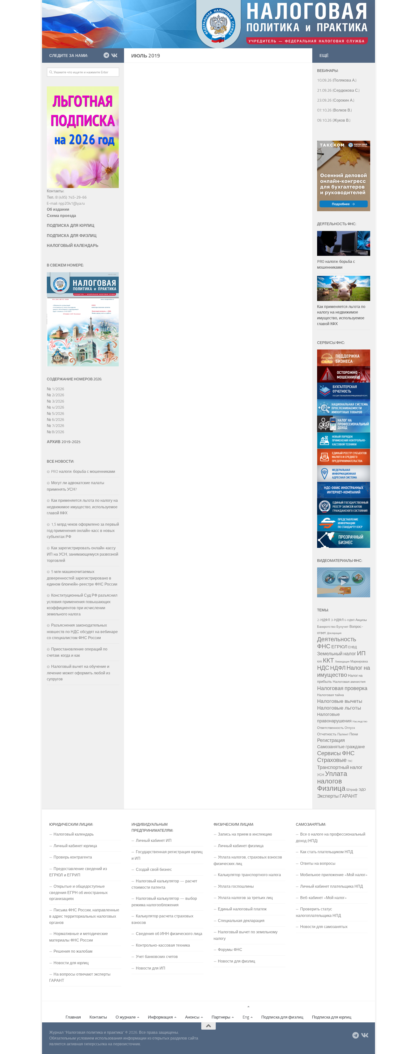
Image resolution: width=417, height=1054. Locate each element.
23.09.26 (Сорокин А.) (335, 100)
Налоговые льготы (339, 708)
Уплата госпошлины (236, 886)
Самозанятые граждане (341, 746)
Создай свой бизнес (154, 869)
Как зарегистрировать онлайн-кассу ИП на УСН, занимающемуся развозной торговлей (82, 554)
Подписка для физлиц (282, 1017)
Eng (246, 1017)
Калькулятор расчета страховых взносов (162, 919)
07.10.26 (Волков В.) (334, 110)
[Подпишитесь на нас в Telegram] (106, 55)
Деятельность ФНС (336, 642)
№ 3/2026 (55, 401)
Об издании (58, 209)
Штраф (352, 789)
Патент (342, 734)
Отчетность (326, 734)
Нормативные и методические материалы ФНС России (78, 937)
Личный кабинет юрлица (75, 846)
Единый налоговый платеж (242, 909)
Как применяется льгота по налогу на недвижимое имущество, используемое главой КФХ (82, 506)
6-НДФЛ (349, 620)
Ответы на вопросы (317, 863)
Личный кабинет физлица (241, 846)
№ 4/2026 (55, 407)
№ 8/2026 (55, 432)
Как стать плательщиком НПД (326, 852)
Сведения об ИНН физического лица (169, 933)
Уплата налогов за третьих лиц (245, 897)
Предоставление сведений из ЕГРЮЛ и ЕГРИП (78, 872)
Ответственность (330, 727)
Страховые (332, 759)
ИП (361, 653)
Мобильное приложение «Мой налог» (333, 875)
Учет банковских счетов (157, 956)
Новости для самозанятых (324, 926)
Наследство (360, 721)
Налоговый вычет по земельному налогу (246, 935)
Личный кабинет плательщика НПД (331, 886)
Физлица (331, 788)
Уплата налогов (332, 777)
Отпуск (350, 727)
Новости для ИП (150, 968)
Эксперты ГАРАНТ (337, 796)
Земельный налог (336, 653)
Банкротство (326, 626)
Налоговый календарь (74, 834)
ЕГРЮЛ (339, 646)
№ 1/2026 (55, 389)
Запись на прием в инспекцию (245, 834)
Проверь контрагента (73, 857)
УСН (320, 774)
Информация (160, 1017)
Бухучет (342, 626)
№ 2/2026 (55, 395)
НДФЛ (338, 667)
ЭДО (362, 789)
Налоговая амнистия (349, 681)
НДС (323, 667)
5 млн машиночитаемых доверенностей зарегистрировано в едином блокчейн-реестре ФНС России (82, 578)
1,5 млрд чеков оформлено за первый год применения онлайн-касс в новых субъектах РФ (83, 530)
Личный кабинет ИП (154, 840)
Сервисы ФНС (335, 753)
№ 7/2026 (55, 425)
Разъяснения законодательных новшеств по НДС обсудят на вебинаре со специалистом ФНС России (82, 631)
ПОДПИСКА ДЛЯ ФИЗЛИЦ (72, 235)
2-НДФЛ (323, 619)
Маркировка (359, 661)
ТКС (350, 761)
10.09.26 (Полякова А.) (336, 80)
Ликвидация (342, 661)
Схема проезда (61, 215)
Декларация (334, 633)
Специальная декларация (241, 920)
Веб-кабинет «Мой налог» (323, 897)
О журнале (126, 1017)
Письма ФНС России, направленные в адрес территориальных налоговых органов (84, 916)
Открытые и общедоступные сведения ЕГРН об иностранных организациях (78, 892)
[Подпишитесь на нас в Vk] (114, 55)
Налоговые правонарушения (334, 717)
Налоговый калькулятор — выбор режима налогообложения (164, 901)
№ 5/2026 (55, 413)
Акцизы (361, 619)
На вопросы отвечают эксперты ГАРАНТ (80, 977)
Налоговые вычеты (339, 701)
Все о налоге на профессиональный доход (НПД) (330, 837)
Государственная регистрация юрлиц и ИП (167, 855)
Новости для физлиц (236, 961)
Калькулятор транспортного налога (249, 875)
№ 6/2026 (55, 419)
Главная (73, 1017)
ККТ (328, 660)
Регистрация (331, 740)
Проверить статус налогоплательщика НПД (318, 912)
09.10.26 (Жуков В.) (333, 120)
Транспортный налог (339, 767)
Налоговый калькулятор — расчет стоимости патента (164, 884)
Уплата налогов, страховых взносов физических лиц (248, 860)
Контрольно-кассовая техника (163, 945)
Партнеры (221, 1017)
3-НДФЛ (337, 619)
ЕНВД (352, 647)
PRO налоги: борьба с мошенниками (83, 471)
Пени (353, 734)
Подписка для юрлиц (331, 1017)
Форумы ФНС (230, 949)
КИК (319, 661)
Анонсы (192, 1017)
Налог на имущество (343, 671)
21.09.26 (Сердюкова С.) (338, 90)
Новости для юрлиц (71, 963)
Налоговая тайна (330, 695)
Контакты (98, 1017)
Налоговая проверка (342, 688)
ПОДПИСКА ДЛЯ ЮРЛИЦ (70, 225)
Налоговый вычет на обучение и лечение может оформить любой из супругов (78, 672)
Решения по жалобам (73, 951)
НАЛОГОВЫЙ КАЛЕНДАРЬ (72, 245)
